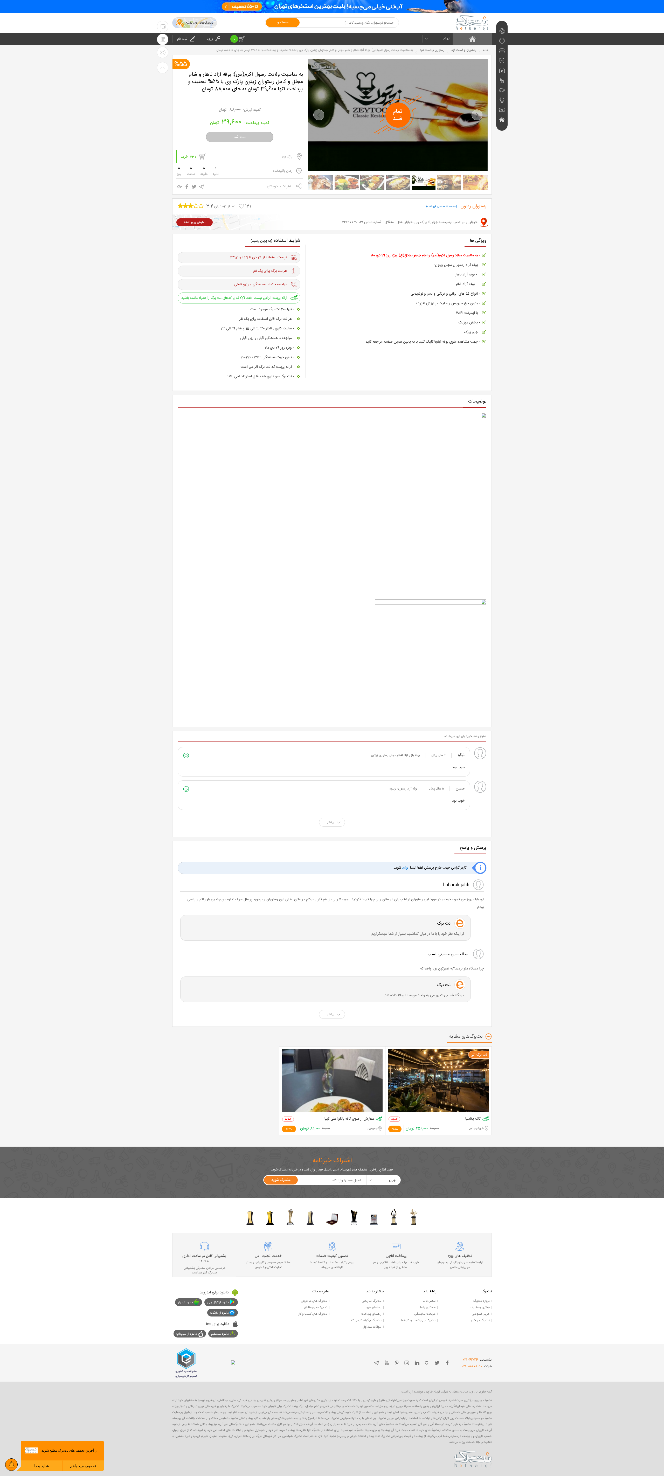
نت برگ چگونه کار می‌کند (366, 1320)
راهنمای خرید (373, 1307)
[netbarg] (473, 1458)
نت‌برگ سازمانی (372, 1301)
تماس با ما (429, 1301)
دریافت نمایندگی (424, 1313)
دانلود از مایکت (219, 1312)
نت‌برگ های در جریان (314, 1301)
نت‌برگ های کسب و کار (312, 1313)
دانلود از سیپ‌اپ (186, 1333)
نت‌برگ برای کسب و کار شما (418, 1320)
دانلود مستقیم (220, 1333)
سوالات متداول (372, 1326)
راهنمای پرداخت (371, 1313)
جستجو (282, 22)
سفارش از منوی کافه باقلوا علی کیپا (349, 1119)
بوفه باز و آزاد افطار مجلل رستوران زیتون (395, 755)
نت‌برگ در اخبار (480, 1320)
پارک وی (287, 156)
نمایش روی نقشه (194, 222)
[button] (318, 114)
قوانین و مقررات (480, 1307)
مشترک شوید (280, 1180)
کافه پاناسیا (473, 1119)
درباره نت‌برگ (481, 1301)
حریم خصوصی (481, 1313)
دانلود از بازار (185, 1302)
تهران (446, 38)
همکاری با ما (427, 1307)
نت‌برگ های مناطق (315, 1307)
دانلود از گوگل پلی (218, 1302)
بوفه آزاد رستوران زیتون (403, 788)
